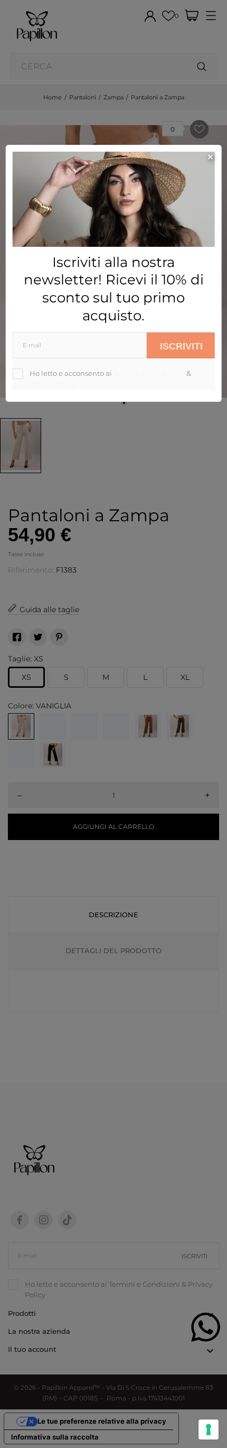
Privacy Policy (53, 384)
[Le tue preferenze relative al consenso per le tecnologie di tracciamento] (208, 1429)
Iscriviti (181, 345)
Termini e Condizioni (149, 373)
